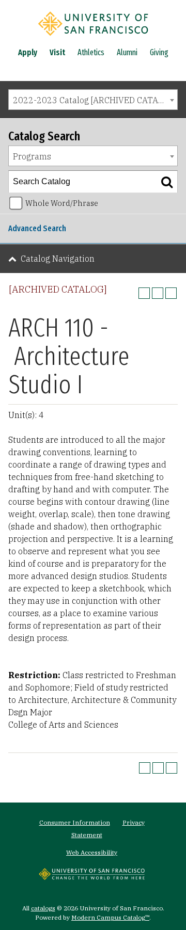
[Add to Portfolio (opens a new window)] (144, 293)
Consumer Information (74, 822)
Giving (159, 52)
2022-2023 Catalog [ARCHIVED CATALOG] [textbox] (95, 100)
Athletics (91, 52)
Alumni (127, 52)
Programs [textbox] (32, 156)
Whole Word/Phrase (61, 203)
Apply (27, 52)
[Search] (167, 181)
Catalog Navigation (58, 258)
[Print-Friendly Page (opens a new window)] (157, 293)
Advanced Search (37, 228)
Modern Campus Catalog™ (110, 917)
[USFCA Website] (92, 877)
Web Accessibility (91, 852)
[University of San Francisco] (93, 38)
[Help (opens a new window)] (171, 293)
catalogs (43, 908)
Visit (57, 52)
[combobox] (93, 99)
